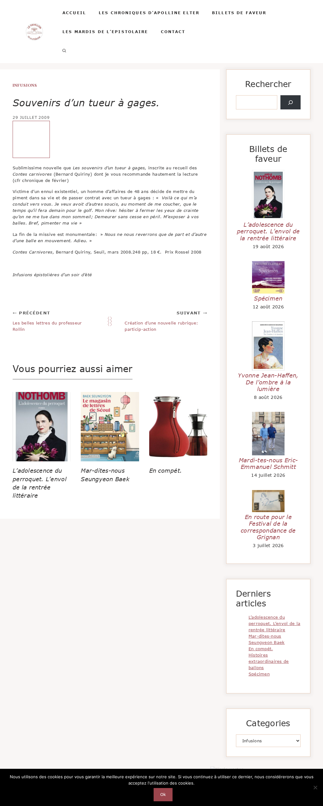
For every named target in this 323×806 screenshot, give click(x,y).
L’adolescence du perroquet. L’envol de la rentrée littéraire (268, 231)
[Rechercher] (290, 102)
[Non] (315, 787)
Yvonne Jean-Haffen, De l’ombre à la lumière (268, 382)
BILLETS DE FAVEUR (239, 12)
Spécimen (268, 298)
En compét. (165, 470)
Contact (173, 31)
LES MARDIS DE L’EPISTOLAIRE (105, 31)
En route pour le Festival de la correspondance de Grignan (268, 527)
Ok (163, 794)
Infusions (25, 85)
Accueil (74, 12)
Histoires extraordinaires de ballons (269, 661)
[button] (64, 50)
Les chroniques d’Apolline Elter (149, 12)
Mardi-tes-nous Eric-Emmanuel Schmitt (268, 463)
